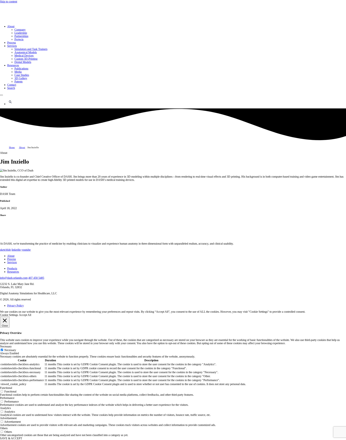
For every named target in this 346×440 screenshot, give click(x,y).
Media (18, 71)
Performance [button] (7, 397)
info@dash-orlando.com (14, 277)
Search (11, 88)
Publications (21, 68)
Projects (18, 39)
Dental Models (22, 62)
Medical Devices (24, 55)
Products (12, 268)
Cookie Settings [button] (9, 314)
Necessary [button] (6, 346)
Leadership (20, 32)
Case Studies (21, 75)
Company (20, 29)
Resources (13, 65)
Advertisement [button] (8, 418)
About (10, 26)
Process (11, 42)
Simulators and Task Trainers (30, 49)
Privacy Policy (15, 305)
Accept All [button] (25, 314)
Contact (11, 84)
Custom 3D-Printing (25, 58)
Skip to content (8, 1)
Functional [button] (6, 387)
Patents (18, 81)
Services (12, 45)
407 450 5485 (36, 277)
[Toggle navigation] (1, 95)
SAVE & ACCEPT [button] (11, 438)
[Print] (45, 237)
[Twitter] (9, 237)
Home (12, 147)
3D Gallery (20, 78)
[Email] (27, 237)
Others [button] (4, 428)
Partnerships (21, 36)
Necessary (10, 350)
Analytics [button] (5, 408)
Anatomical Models (25, 52)
